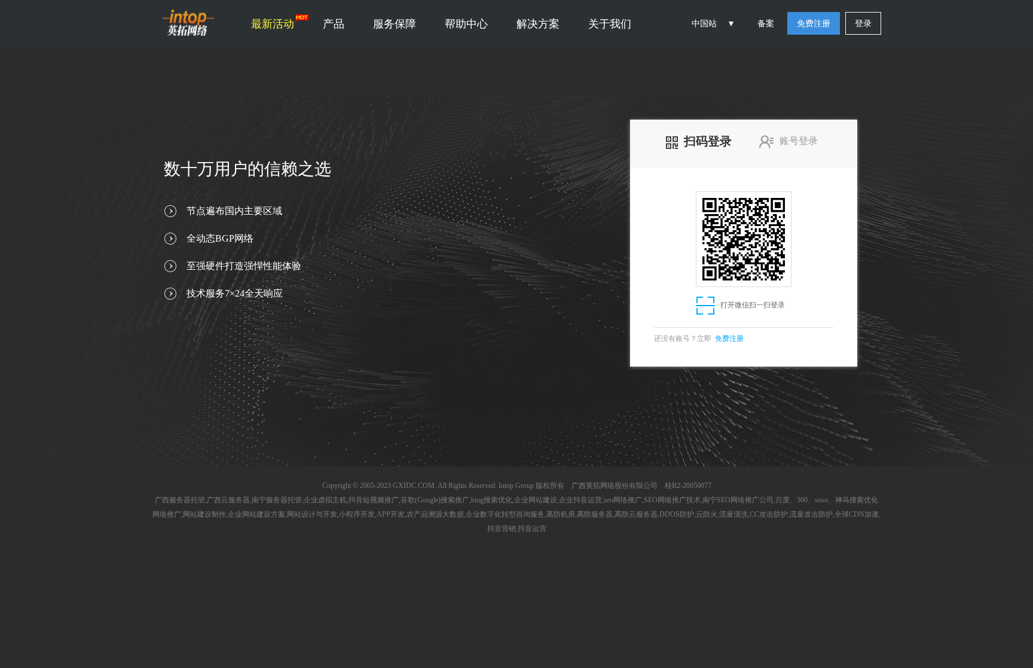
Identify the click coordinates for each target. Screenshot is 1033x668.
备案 (765, 23)
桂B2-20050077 (688, 485)
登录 (863, 23)
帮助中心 (466, 24)
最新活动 (272, 24)
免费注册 (813, 23)
